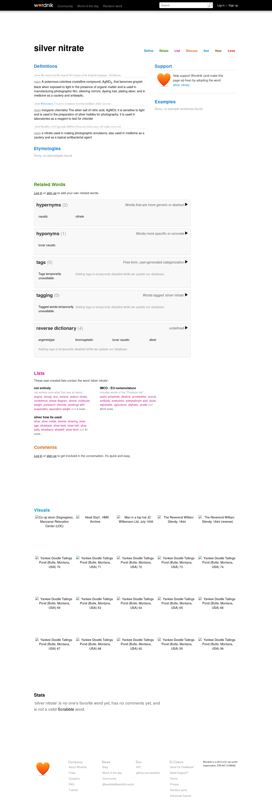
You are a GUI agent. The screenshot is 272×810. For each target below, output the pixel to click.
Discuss (192, 50)
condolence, (41, 401)
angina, (39, 396)
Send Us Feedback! (182, 767)
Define (148, 50)
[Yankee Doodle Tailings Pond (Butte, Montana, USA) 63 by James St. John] (95, 602)
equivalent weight (60, 409)
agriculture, (121, 405)
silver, (38, 421)
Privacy (174, 784)
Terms (173, 778)
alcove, (73, 401)
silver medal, (50, 421)
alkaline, (126, 396)
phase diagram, (59, 401)
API (138, 767)
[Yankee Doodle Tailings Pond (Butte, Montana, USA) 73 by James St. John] (177, 561)
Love (231, 50)
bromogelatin (84, 339)
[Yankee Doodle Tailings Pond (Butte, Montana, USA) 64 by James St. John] (136, 602)
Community (65, 6)
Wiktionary (47, 103)
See (206, 50)
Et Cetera (176, 761)
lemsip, (48, 396)
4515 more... (107, 409)
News (106, 761)
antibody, (106, 401)
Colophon (74, 778)
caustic (43, 216)
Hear (218, 50)
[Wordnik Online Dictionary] (43, 5)
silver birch (72, 429)
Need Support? (179, 773)
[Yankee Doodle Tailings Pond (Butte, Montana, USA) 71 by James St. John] (95, 561)
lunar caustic (46, 245)
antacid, (65, 396)
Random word (112, 6)
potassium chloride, (56, 405)
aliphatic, (134, 405)
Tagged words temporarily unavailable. (56, 308)
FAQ (71, 784)
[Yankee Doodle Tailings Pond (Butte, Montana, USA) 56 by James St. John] (217, 643)
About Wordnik (77, 767)
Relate (164, 50)
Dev (139, 761)
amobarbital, (140, 396)
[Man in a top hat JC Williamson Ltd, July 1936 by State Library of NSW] (136, 519)
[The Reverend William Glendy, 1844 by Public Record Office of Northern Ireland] (177, 519)
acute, (153, 401)
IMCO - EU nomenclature (118, 388)
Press (72, 773)
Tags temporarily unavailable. (49, 275)
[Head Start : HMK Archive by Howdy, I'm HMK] (95, 519)
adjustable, (107, 405)
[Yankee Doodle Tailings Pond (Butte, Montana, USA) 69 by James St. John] (54, 602)
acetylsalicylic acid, (137, 401)
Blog (105, 767)
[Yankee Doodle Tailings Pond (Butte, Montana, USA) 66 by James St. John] (217, 602)
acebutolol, (119, 401)
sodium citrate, (79, 396)
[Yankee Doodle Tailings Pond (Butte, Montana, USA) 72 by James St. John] (136, 561)
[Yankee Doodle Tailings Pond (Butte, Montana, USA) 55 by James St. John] (177, 643)
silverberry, (48, 429)
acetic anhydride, (110, 396)
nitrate (79, 216)
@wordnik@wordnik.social (118, 784)
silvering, (73, 421)
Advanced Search (180, 796)
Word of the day (88, 6)
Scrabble (66, 709)
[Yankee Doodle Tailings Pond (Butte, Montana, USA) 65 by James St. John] (177, 602)
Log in (38, 193)
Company (75, 761)
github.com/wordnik (148, 773)
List (177, 50)
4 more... (82, 409)
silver (152, 339)
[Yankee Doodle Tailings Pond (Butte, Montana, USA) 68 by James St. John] (95, 643)
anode (144, 405)
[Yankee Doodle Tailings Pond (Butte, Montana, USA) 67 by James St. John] (54, 643)
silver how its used (48, 417)
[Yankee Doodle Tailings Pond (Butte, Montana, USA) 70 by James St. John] (54, 561)
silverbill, (60, 429)
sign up (52, 193)
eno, (56, 396)
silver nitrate (181, 85)
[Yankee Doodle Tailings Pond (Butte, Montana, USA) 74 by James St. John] (217, 561)
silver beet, (61, 425)
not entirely (42, 388)
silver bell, (74, 425)
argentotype (46, 339)
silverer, (63, 421)
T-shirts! (73, 790)
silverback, (47, 425)
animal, (152, 396)
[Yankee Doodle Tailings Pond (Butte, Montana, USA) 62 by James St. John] (136, 643)
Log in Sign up (227, 5)
